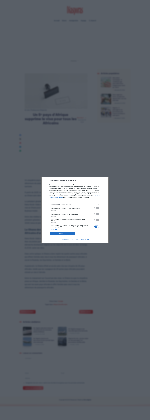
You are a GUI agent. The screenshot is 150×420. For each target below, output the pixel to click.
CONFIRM (62, 233)
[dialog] (75, 210)
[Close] (105, 180)
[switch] (96, 208)
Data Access (75, 239)
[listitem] (75, 204)
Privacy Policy (85, 239)
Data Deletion (65, 239)
